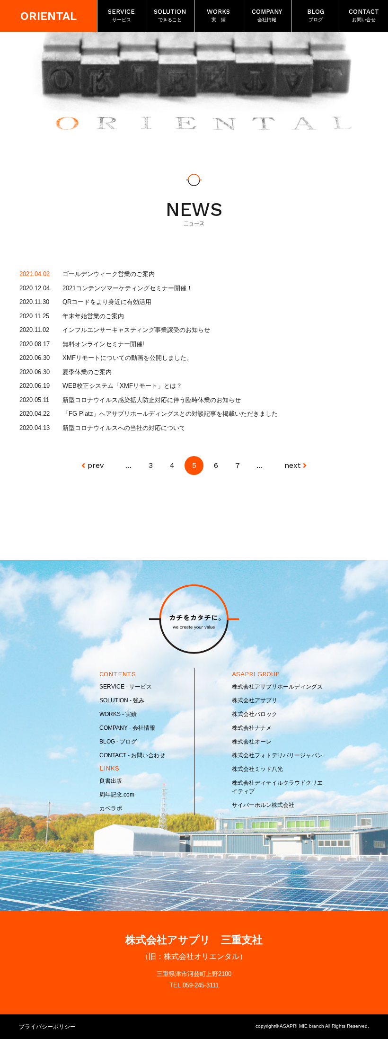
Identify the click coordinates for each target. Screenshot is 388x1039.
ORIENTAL (48, 16)
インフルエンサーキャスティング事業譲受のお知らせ (136, 329)
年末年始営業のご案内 (93, 316)
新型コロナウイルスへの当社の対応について (123, 427)
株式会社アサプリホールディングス (277, 686)
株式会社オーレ (252, 741)
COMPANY (267, 15)
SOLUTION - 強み (121, 700)
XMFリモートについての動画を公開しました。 (127, 357)
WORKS (218, 15)
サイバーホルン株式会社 (263, 805)
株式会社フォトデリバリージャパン (277, 755)
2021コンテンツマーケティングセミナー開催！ (127, 288)
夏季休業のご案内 (87, 372)
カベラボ (110, 808)
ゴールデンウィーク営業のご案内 (108, 274)
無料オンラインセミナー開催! (103, 344)
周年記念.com (116, 794)
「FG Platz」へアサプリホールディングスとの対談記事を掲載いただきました (170, 413)
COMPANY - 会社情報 (127, 728)
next (292, 465)
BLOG (315, 15)
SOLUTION (170, 15)
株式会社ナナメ (252, 728)
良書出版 (110, 781)
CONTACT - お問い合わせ (132, 755)
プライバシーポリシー (47, 1026)
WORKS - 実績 (118, 714)
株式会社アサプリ (254, 700)
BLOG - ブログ (118, 741)
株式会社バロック (254, 714)
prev (96, 465)
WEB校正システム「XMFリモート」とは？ (122, 385)
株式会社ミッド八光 (257, 769)
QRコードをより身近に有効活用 (106, 301)
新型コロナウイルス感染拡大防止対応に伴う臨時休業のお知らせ (151, 399)
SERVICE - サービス (125, 686)
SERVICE (121, 15)
